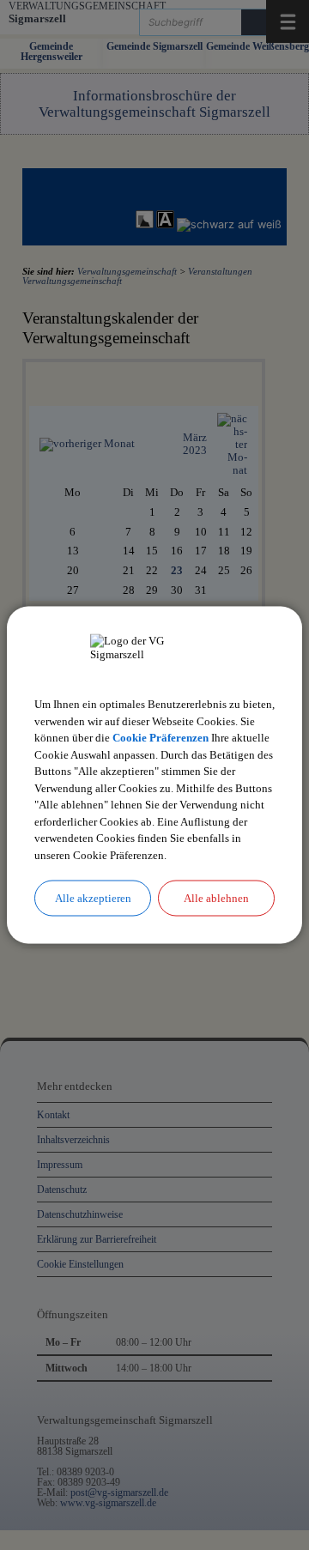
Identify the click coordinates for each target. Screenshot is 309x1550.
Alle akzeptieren (93, 898)
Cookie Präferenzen (160, 737)
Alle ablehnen (216, 898)
